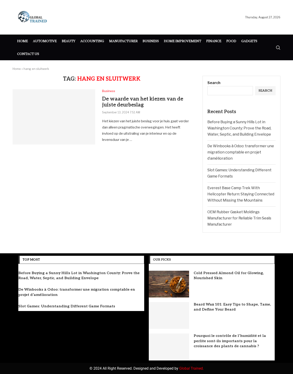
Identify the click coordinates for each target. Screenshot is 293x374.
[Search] (278, 47)
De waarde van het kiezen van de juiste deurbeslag (142, 102)
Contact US (28, 54)
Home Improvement (182, 41)
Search (213, 83)
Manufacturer (123, 41)
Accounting (92, 41)
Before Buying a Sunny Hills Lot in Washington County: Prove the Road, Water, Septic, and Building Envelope (239, 128)
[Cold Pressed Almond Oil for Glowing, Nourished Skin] (169, 284)
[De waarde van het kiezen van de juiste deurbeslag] (54, 116)
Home (22, 41)
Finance (213, 41)
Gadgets (249, 41)
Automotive (45, 41)
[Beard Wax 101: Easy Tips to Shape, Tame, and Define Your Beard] (169, 315)
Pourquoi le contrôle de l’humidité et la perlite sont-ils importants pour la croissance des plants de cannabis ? (230, 341)
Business (151, 41)
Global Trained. (191, 368)
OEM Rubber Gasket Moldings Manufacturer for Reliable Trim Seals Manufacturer (239, 218)
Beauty (68, 41)
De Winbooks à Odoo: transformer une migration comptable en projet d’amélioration (240, 152)
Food (231, 41)
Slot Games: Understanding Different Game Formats (66, 306)
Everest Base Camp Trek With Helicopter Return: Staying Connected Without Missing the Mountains (240, 194)
